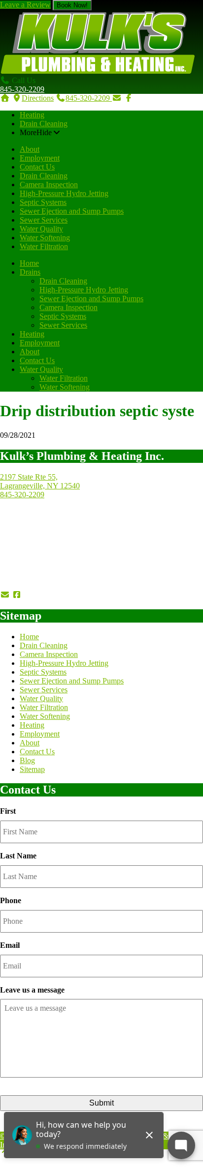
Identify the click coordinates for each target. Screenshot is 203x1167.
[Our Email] (5, 595)
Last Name (18, 856)
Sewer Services (44, 220)
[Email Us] (117, 98)
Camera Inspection (49, 184)
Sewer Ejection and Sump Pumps (72, 211)
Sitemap (32, 769)
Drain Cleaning (44, 123)
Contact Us (37, 167)
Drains (30, 272)
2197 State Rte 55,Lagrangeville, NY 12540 (40, 481)
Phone (10, 900)
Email (10, 945)
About (29, 149)
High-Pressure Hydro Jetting (64, 193)
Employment (40, 158)
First (8, 811)
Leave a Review (25, 4)
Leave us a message (32, 990)
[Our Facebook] (17, 595)
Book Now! (72, 5)
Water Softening (45, 237)
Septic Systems (43, 202)
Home (29, 263)
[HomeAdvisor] (73, 595)
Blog (27, 760)
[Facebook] (129, 98)
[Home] (5, 98)
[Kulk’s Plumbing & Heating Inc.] (98, 71)
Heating (32, 115)
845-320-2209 (22, 89)
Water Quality (41, 229)
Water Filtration (44, 246)
